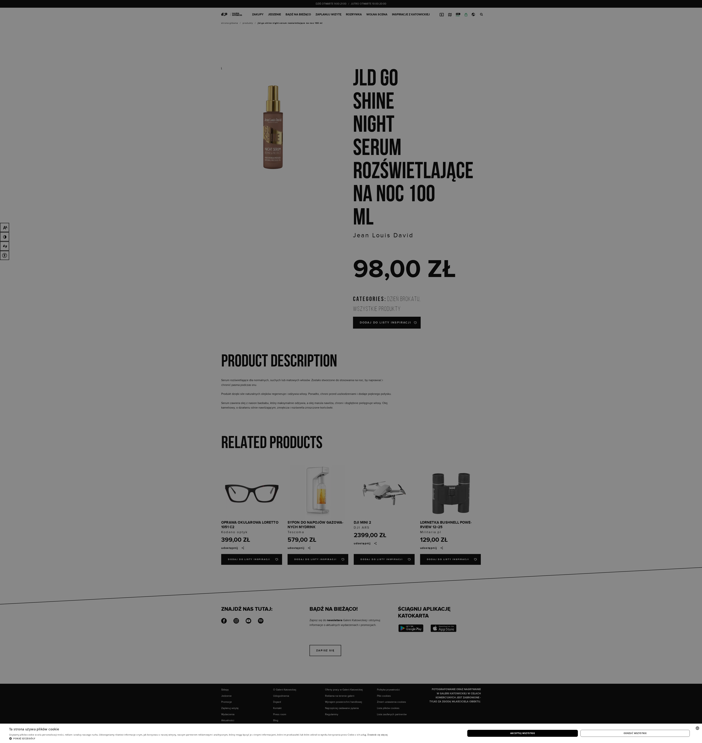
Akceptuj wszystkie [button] (522, 733)
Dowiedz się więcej (377, 734)
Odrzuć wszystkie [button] (635, 733)
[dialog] (351, 371)
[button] (198, 738)
